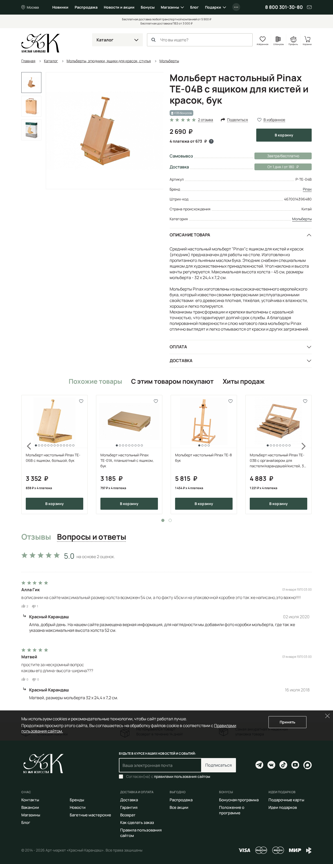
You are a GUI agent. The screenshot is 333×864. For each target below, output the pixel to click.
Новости (78, 807)
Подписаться (218, 765)
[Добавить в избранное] (81, 401)
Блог (194, 7)
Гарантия (128, 807)
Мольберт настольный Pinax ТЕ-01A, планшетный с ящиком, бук (127, 460)
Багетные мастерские (90, 815)
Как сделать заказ (137, 822)
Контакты (30, 800)
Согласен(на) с (168, 776)
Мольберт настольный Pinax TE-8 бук (203, 457)
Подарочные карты (286, 800)
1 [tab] (162, 520)
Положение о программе (231, 810)
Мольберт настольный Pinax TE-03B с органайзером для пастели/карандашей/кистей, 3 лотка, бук (277, 460)
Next (307, 454)
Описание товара (190, 235)
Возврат (128, 815)
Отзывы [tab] (36, 537)
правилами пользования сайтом (182, 776)
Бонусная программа (239, 800)
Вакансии (30, 807)
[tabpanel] (54, 454)
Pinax (307, 189)
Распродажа (86, 7)
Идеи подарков (282, 807)
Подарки (213, 7)
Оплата (178, 347)
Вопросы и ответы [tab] (91, 537)
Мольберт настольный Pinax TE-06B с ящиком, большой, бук (53, 457)
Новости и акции (119, 7)
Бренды (77, 800)
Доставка (181, 360)
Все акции (179, 807)
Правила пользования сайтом (141, 832)
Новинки (60, 7)
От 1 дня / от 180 (274, 166)
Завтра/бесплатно (283, 155)
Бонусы (148, 7)
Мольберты (302, 218)
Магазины (170, 7)
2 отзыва (205, 120)
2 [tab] (170, 520)
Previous (26, 454)
